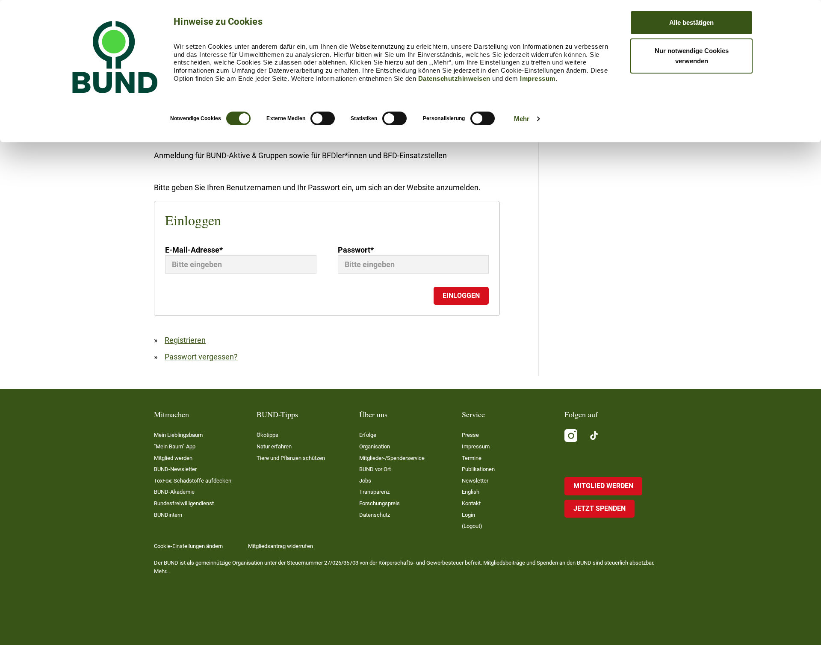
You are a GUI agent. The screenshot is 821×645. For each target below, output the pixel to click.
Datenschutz (374, 515)
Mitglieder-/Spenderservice (392, 458)
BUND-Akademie (174, 492)
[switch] (322, 118)
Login (468, 515)
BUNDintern (168, 515)
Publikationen (478, 469)
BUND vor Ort (375, 469)
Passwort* (356, 249)
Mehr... (162, 571)
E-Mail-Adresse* (194, 249)
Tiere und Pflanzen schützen (291, 458)
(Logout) (472, 526)
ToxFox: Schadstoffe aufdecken (192, 480)
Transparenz (374, 492)
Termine (471, 458)
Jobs (365, 480)
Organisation (374, 446)
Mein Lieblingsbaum (178, 435)
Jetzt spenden (599, 508)
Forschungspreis (379, 503)
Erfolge (367, 435)
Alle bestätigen (691, 22)
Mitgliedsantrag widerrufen (280, 546)
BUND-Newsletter (175, 469)
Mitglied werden (173, 458)
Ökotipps (267, 435)
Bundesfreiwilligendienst (184, 503)
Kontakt (471, 503)
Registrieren (185, 340)
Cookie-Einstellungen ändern (188, 546)
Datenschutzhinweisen (454, 78)
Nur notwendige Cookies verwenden (692, 56)
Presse (470, 435)
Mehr (521, 118)
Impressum (537, 78)
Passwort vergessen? (201, 356)
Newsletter (475, 480)
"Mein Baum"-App (174, 446)
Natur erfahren (274, 446)
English (470, 492)
